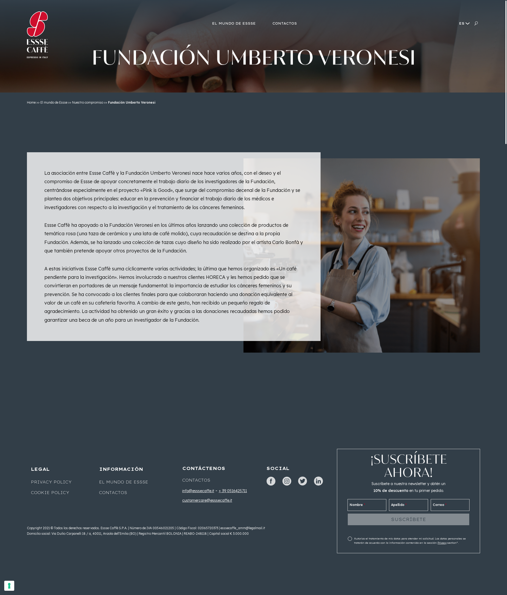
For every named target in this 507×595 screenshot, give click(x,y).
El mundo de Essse (53, 102)
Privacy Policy (51, 482)
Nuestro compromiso (87, 102)
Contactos (113, 492)
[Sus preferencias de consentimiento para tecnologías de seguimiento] (9, 586)
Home (31, 102)
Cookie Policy (50, 492)
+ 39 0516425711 (233, 490)
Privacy (442, 543)
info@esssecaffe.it (198, 490)
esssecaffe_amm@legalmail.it (242, 528)
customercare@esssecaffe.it (207, 500)
